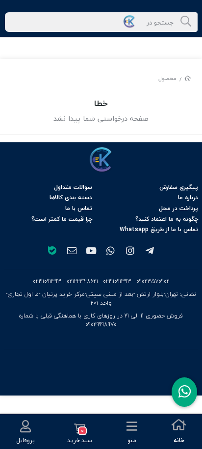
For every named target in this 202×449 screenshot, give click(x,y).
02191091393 (117, 281)
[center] (186, 22)
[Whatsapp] (184, 392)
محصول (167, 78)
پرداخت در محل (178, 208)
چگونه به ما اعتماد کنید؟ (166, 219)
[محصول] (101, 160)
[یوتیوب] (91, 251)
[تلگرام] (150, 251)
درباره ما (188, 197)
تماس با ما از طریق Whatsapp (159, 229)
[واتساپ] (111, 251)
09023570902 (153, 281)
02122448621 (82, 281)
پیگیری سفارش (178, 187)
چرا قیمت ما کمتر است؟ (61, 219)
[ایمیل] (71, 251)
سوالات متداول (73, 187)
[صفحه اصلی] (188, 78)
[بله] (52, 251)
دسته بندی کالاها (71, 197)
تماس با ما (78, 208)
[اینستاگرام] (130, 251)
